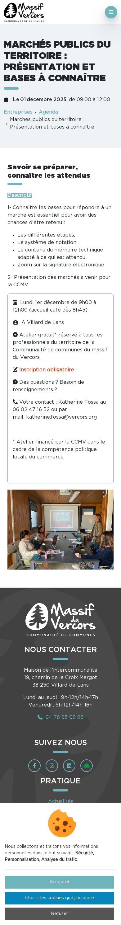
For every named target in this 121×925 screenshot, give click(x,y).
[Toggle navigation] (111, 12)
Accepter (59, 882)
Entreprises (18, 112)
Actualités (60, 801)
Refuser (59, 914)
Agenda (48, 112)
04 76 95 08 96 (63, 717)
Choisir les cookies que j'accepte (59, 898)
